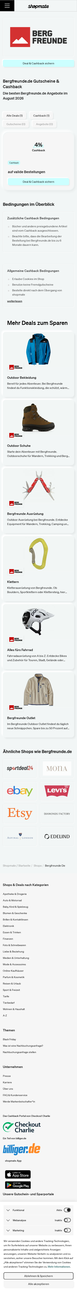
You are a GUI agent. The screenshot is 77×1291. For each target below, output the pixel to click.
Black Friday (9, 1039)
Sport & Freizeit (11, 990)
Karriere (7, 1082)
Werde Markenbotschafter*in (19, 1101)
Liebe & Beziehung (13, 951)
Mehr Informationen (59, 1266)
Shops (38, 865)
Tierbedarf (9, 1002)
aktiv (59, 1210)
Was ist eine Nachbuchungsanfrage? (23, 1045)
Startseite (24, 865)
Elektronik (8, 926)
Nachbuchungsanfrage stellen (19, 1052)
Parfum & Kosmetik (13, 977)
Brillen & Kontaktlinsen (15, 919)
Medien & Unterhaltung (16, 958)
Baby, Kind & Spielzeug (15, 906)
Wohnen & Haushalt (14, 1009)
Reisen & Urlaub (12, 983)
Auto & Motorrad (12, 900)
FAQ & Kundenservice (15, 1095)
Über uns (8, 1088)
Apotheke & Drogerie (15, 894)
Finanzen (8, 938)
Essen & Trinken (12, 932)
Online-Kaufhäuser (13, 970)
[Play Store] (18, 1185)
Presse (7, 1076)
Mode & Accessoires (14, 964)
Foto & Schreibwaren (14, 945)
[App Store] (18, 1174)
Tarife (6, 996)
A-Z (5, 1015)
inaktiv (58, 1220)
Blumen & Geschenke (15, 913)
